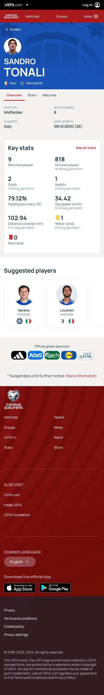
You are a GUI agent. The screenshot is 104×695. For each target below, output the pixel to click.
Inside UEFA (13, 505)
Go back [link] (15, 29)
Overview (14, 95)
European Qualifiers (11, 16)
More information (81, 375)
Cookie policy (14, 626)
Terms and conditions (20, 618)
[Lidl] (69, 355)
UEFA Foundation (17, 514)
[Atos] (35, 355)
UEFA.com (12, 494)
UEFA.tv (10, 437)
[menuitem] (36, 16)
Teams (59, 417)
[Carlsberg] (52, 355)
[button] (90, 16)
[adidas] (19, 355)
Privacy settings (16, 634)
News (58, 427)
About (58, 437)
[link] (32, 16)
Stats (32, 95)
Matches (49, 95)
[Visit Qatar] (85, 355)
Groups (9, 427)
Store (58, 447)
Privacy (9, 610)
